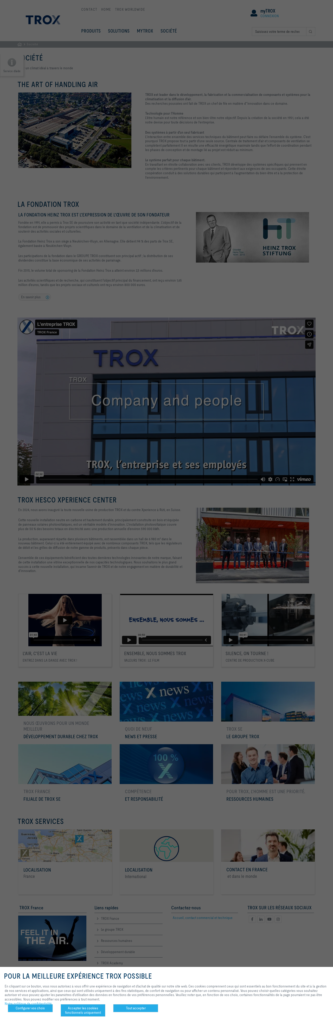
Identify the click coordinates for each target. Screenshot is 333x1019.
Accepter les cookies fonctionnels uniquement (83, 1010)
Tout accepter (136, 1008)
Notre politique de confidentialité (28, 1004)
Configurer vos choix (30, 1008)
